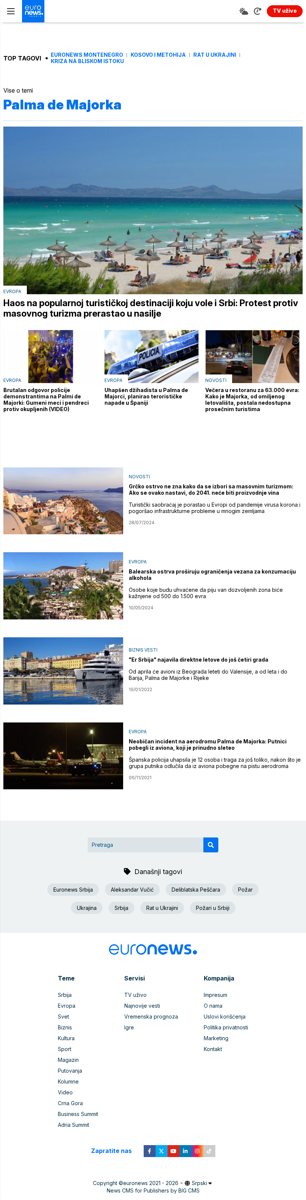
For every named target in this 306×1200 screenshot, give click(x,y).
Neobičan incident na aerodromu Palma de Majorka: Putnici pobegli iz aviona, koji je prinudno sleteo (208, 744)
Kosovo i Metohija (158, 55)
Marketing (216, 1038)
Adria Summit (73, 1125)
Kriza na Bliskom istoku (87, 61)
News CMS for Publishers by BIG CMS (153, 1190)
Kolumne (68, 1081)
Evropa (12, 291)
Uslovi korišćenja (225, 1016)
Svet (63, 1016)
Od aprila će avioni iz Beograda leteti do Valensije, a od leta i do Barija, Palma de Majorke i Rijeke (208, 674)
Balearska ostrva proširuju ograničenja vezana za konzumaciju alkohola (212, 574)
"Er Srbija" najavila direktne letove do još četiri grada (198, 659)
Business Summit (78, 1114)
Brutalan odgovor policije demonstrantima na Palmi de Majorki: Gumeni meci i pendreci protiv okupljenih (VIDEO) (46, 399)
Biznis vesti (143, 650)
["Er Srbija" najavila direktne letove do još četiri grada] (63, 671)
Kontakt (213, 1049)
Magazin (68, 1060)
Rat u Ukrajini (214, 55)
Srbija (121, 908)
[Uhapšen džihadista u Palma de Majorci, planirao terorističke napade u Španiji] (151, 356)
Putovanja (70, 1070)
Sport (64, 1049)
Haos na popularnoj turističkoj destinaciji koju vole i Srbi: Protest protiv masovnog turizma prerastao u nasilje (150, 308)
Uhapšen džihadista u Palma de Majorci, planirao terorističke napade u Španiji (146, 396)
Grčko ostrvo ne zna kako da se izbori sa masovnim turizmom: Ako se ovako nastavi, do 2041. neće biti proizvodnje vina (211, 489)
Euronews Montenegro (87, 55)
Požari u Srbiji (213, 908)
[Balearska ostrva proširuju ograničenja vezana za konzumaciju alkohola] (63, 585)
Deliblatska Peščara (196, 889)
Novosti (216, 380)
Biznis (65, 1027)
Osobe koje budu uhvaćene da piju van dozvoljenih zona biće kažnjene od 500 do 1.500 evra (206, 593)
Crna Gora (70, 1103)
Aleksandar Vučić (132, 889)
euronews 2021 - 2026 (150, 1183)
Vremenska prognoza (151, 1016)
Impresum (215, 995)
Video (65, 1092)
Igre (129, 1027)
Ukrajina (87, 908)
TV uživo (135, 995)
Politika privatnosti (226, 1027)
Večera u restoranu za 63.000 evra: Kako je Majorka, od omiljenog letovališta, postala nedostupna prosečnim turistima (252, 399)
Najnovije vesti (142, 1005)
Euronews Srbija (73, 889)
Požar (245, 889)
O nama (213, 1005)
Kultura (66, 1038)
